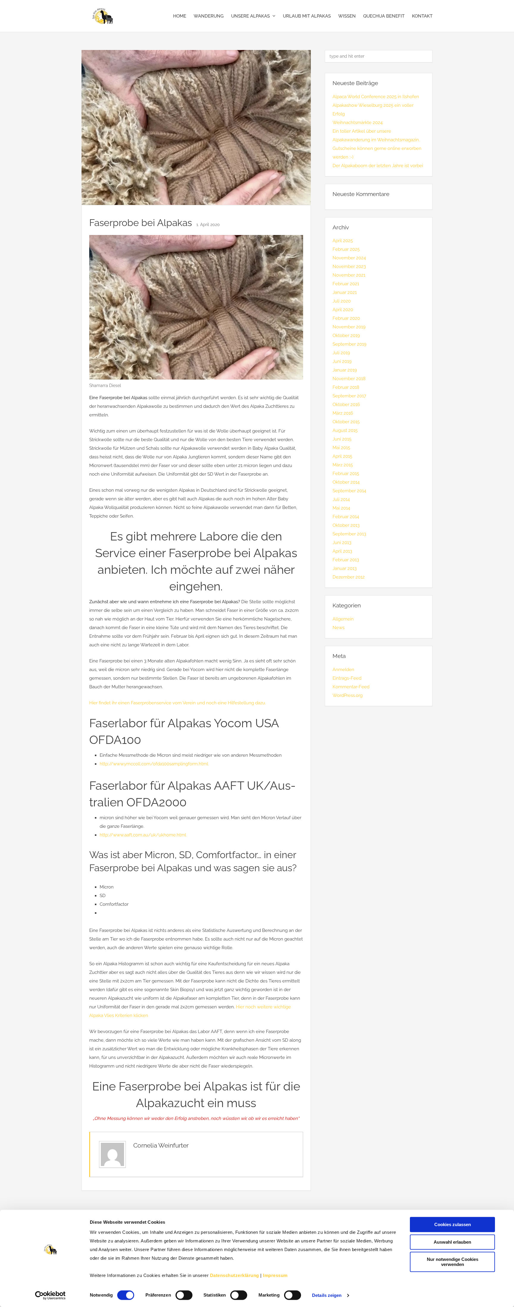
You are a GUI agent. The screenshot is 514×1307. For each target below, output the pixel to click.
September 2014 (349, 490)
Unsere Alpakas (250, 16)
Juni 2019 (342, 361)
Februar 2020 (346, 318)
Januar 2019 (345, 370)
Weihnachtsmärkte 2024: (358, 122)
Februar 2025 (346, 249)
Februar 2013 (346, 559)
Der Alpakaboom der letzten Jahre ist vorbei (378, 165)
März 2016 (343, 413)
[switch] (183, 1295)
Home (179, 16)
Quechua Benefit (384, 16)
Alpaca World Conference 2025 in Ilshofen (376, 96)
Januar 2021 (345, 292)
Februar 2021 (346, 283)
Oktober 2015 (346, 421)
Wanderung (209, 16)
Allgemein (343, 619)
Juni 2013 (342, 542)
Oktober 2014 (346, 482)
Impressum (275, 1275)
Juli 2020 (342, 301)
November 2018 (349, 378)
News (338, 627)
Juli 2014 (341, 499)
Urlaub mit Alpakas (307, 16)
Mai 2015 (341, 447)
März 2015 (343, 465)
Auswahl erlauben (452, 1242)
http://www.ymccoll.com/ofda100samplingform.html (154, 764)
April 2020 (343, 309)
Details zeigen (326, 1295)
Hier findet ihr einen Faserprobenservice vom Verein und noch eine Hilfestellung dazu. (177, 703)
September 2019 (349, 344)
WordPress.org (348, 695)
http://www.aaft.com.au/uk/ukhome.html (143, 835)
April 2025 (343, 240)
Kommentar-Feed (351, 686)
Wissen (347, 16)
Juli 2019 (341, 352)
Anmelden (343, 669)
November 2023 (349, 266)
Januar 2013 (345, 568)
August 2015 (345, 430)
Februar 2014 (346, 516)
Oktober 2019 (346, 335)
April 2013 (342, 551)
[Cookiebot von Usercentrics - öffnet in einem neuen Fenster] (50, 1295)
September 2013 (349, 534)
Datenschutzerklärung (234, 1275)
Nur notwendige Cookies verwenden (452, 1262)
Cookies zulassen (452, 1224)
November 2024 (349, 258)
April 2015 (342, 456)
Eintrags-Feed (347, 678)
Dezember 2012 (349, 577)
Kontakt (422, 16)
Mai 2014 (341, 508)
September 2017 (349, 396)
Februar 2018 (346, 387)
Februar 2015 (346, 473)
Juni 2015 (342, 439)
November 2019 (349, 327)
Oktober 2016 (346, 404)
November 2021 (349, 275)
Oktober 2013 (346, 525)
